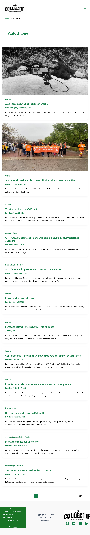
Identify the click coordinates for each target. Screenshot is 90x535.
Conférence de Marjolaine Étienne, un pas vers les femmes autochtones (43, 355)
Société (8, 204)
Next (81, 496)
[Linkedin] (74, 523)
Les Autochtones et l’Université (22, 441)
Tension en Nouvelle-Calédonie (21, 209)
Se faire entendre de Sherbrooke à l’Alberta (28, 470)
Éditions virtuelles (13, 511)
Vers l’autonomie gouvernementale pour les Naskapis (33, 269)
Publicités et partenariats (8, 516)
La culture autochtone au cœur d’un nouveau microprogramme (38, 384)
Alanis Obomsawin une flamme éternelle (26, 103)
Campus (8, 351)
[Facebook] (67, 523)
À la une (8, 408)
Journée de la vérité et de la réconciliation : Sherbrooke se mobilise (40, 180)
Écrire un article (13, 524)
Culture (8, 99)
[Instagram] (80, 523)
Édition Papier (10, 265)
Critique (8, 233)
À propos (13, 527)
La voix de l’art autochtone (19, 298)
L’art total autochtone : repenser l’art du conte (29, 326)
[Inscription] (86, 523)
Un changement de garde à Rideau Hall (25, 413)
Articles (13, 508)
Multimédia (13, 520)
